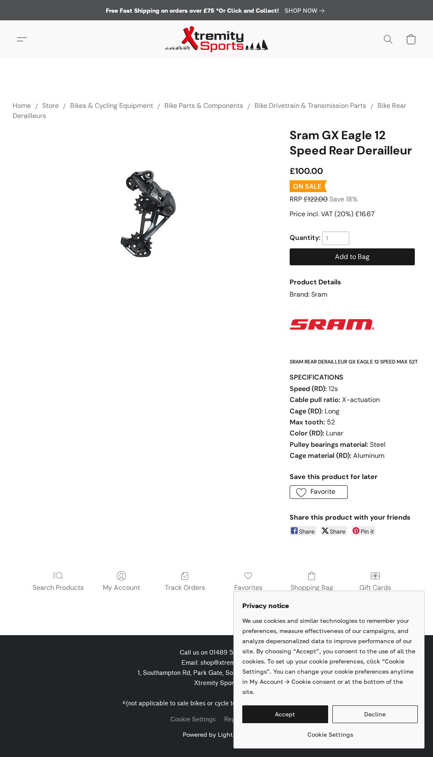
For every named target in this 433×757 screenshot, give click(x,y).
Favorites (248, 587)
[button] (216, 39)
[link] (306, 11)
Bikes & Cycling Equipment (111, 105)
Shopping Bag (311, 587)
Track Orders (185, 587)
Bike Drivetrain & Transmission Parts (310, 105)
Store (50, 105)
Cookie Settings (193, 719)
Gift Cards (375, 587)
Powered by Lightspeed (216, 734)
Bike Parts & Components (203, 105)
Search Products (58, 587)
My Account (121, 587)
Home (22, 105)
